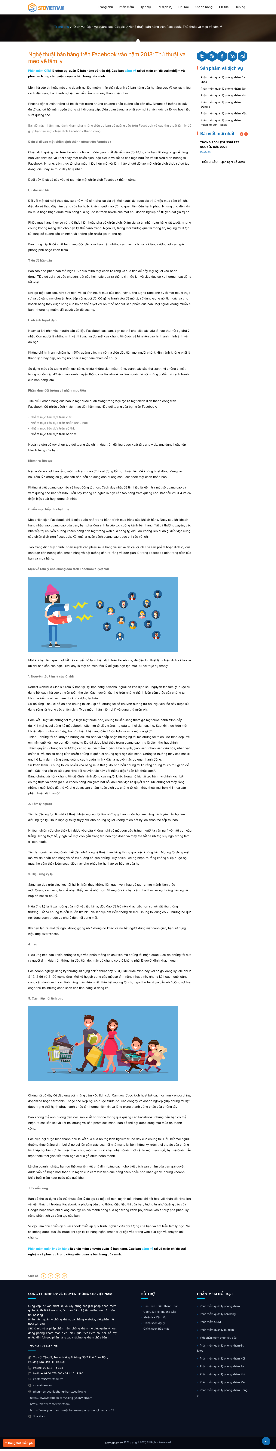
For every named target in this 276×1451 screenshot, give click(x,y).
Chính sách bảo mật (156, 1328)
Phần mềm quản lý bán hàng (218, 1314)
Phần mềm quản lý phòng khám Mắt (224, 113)
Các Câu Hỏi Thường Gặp (159, 1311)
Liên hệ (240, 7)
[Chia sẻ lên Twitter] (50, 1276)
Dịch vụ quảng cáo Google (106, 27)
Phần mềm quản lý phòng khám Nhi (223, 95)
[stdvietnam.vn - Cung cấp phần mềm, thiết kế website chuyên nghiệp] (46, 7)
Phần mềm (126, 7)
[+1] (64, 1276)
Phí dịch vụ (165, 7)
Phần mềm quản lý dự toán (217, 1330)
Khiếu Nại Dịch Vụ (155, 1317)
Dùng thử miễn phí (20, 1443)
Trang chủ (105, 7)
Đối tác (183, 7)
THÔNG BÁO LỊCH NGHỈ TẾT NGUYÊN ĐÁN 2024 (219, 145)
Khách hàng (204, 7)
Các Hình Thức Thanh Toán (160, 1306)
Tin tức (223, 7)
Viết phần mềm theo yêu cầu (218, 1337)
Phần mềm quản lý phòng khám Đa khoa (220, 1348)
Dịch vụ (145, 7)
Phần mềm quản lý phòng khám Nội (222, 1358)
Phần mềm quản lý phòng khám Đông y (222, 1392)
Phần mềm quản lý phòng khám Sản (223, 88)
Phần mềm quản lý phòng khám (220, 1306)
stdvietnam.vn (114, 1443)
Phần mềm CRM (210, 1322)
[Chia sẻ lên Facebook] (43, 1276)
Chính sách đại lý (154, 1323)
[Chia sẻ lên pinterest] (57, 1276)
